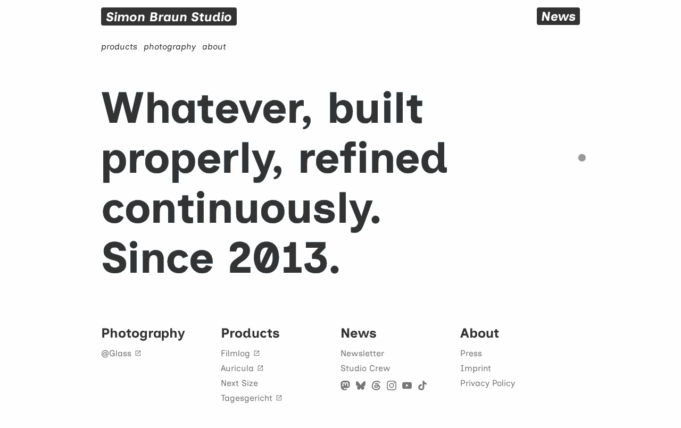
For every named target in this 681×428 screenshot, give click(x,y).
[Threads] (376, 385)
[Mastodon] (345, 385)
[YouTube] (407, 385)
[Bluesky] (361, 385)
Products (250, 333)
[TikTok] (422, 385)
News (358, 333)
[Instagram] (391, 385)
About (479, 333)
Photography (143, 333)
